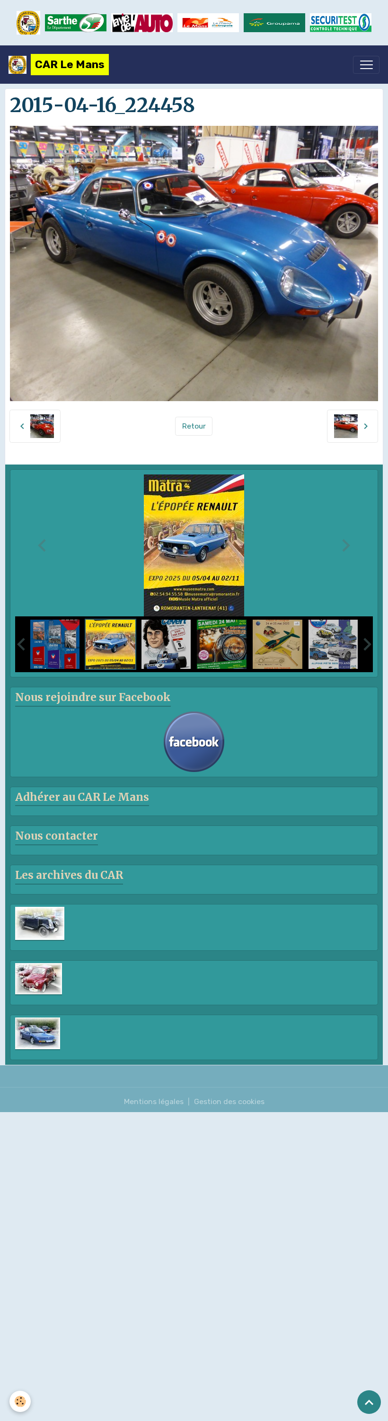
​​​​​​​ (340, 22)
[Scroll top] (369, 1402)
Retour (194, 425)
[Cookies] (20, 1401)
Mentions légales (154, 1101)
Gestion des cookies (229, 1101)
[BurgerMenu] (366, 65)
